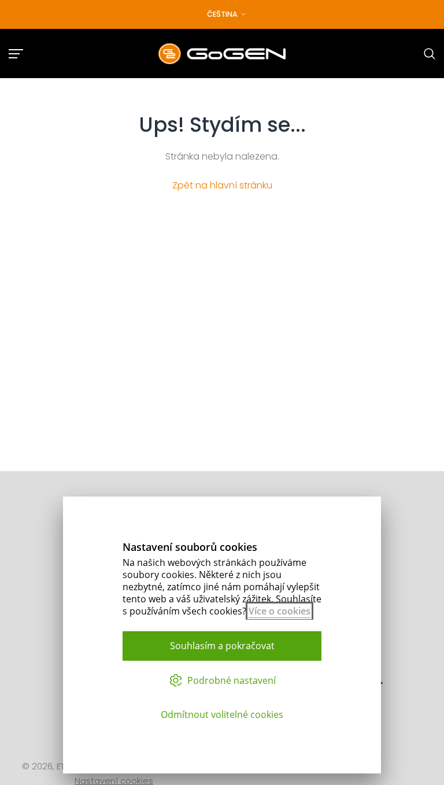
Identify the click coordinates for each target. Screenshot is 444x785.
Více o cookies (279, 611)
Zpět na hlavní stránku (222, 185)
